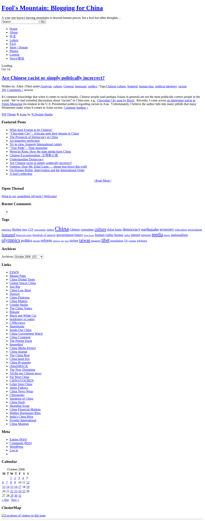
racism (182, 86)
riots (67, 241)
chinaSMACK (19, 366)
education (181, 229)
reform (46, 240)
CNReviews (17, 322)
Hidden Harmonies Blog (25, 413)
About (14, 32)
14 (7, 487)
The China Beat (20, 355)
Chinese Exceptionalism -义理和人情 (34, 155)
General (68, 86)
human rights (104, 235)
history (78, 235)
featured (132, 86)
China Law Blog (20, 290)
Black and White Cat (23, 315)
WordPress (16, 446)
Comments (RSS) (21, 443)
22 (11, 491)
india (127, 235)
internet (135, 235)
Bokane (14, 312)
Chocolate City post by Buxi (115, 100)
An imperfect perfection (25, 140)
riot (62, 241)
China (62, 228)
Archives (7, 256)
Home (13, 28)
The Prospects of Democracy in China (34, 137)
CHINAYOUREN (22, 380)
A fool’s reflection (21, 173)
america (6, 229)
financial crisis (24, 235)
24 (19, 491)
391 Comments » (12, 90)
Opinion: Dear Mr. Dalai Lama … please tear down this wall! (48, 166)
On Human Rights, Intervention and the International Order (47, 170)
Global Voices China (23, 283)
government (65, 235)
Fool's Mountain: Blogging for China (52, 7)
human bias (146, 86)
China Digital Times (22, 279)
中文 (13, 36)
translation (116, 240)
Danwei (15, 294)
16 (15, 487)
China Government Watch (26, 333)
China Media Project (23, 348)
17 (19, 487)
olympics (11, 240)
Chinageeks (17, 395)
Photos (14, 51)
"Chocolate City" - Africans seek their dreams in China (44, 133)
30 (15, 495)
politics (92, 86)
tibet (105, 240)
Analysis (46, 86)
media (157, 234)
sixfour (73, 240)
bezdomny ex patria (22, 319)
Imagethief (16, 344)
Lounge (14, 54)
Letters (14, 40)
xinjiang (142, 240)
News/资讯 (17, 58)
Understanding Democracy (27, 159)
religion (56, 241)
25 (23, 491)
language (80, 86)
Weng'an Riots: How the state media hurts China (40, 151)
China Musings (19, 424)
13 (3, 487)
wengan (132, 240)
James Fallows (19, 387)
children (50, 229)
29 (11, 495)
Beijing (16, 229)
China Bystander (20, 362)
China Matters (18, 301)
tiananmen (96, 240)
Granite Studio (19, 304)
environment (195, 229)
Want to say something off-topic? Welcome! (29, 196)
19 (27, 487)
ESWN (14, 272)
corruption (87, 229)
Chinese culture (116, 86)
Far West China (19, 377)
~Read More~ (103, 180)
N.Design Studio (42, 114)
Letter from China (21, 384)
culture (57, 86)
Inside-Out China (20, 330)
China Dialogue (20, 297)
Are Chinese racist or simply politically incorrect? (53, 77)
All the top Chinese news (25, 373)
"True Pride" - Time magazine (28, 148)
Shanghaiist (17, 326)
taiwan (84, 240)
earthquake (150, 229)
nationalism (179, 235)
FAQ (13, 44)
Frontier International (23, 420)
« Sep (5, 500)
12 (27, 482)
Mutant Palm (18, 276)
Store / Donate (19, 47)
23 (15, 491)
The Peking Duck (21, 341)
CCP (30, 229)
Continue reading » (76, 107)
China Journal (18, 351)
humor (119, 235)
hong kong (89, 235)
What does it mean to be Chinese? (31, 130)
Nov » (15, 500)
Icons (23, 114)
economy (167, 229)
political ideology (166, 86)
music (167, 235)
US (126, 240)
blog (24, 229)
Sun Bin (15, 286)
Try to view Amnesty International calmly (36, 144)
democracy (131, 229)
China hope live (20, 359)
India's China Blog (21, 416)
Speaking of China (21, 398)
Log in (14, 450)
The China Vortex (21, 308)
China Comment (20, 337)
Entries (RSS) (18, 439)
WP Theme (9, 114)
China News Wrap (21, 391)
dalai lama (114, 229)
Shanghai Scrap (19, 405)
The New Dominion (22, 369)
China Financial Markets (25, 409)
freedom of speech (44, 235)
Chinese (75, 229)
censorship (40, 229)
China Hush (17, 402)
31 (19, 495)
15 (11, 487)
